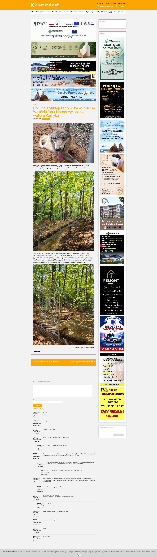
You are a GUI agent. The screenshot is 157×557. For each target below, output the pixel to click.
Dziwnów (81, 12)
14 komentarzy (46, 118)
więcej (102, 552)
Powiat (43, 12)
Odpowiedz (36, 417)
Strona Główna (35, 12)
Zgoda (78, 555)
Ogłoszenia (104, 12)
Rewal (97, 12)
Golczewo (67, 12)
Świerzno (74, 12)
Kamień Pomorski (52, 12)
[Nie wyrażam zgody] (155, 553)
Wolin (60, 12)
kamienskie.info (10, 551)
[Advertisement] (63, 374)
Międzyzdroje (89, 12)
